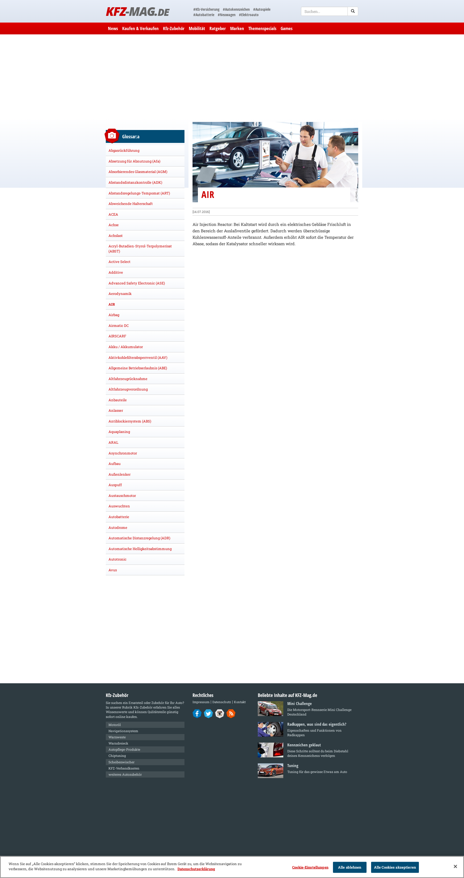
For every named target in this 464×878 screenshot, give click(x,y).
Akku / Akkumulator (125, 346)
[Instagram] (219, 713)
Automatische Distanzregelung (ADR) (139, 538)
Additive (115, 272)
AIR (111, 304)
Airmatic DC (118, 325)
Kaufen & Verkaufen (140, 28)
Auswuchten (119, 506)
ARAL (113, 442)
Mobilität (197, 28)
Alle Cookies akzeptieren (395, 867)
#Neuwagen (226, 14)
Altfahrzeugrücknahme (127, 378)
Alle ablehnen (349, 867)
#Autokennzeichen (236, 9)
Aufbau (114, 463)
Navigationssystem (123, 731)
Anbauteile (117, 400)
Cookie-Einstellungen (310, 867)
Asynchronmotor (122, 453)
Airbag (113, 314)
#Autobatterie (203, 14)
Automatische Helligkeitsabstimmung (140, 548)
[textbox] (329, 11)
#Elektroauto (249, 14)
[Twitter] (208, 713)
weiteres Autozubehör (125, 774)
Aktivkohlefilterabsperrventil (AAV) (137, 357)
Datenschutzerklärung (196, 868)
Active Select (119, 261)
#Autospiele (261, 9)
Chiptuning (117, 755)
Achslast (115, 235)
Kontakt (240, 702)
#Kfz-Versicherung (206, 9)
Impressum (201, 702)
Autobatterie (118, 516)
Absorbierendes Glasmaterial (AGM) (137, 171)
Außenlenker (119, 474)
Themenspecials (262, 28)
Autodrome (117, 527)
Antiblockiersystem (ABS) (129, 421)
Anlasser (115, 410)
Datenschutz (221, 702)
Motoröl (114, 724)
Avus (112, 570)
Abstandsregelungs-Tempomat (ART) (139, 193)
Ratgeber (217, 28)
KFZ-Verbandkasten (123, 768)
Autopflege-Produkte (124, 749)
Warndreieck (118, 743)
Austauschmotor (122, 495)
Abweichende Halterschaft (130, 203)
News (113, 28)
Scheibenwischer (121, 762)
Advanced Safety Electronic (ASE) (136, 283)
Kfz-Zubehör (173, 28)
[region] (232, 867)
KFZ (137, 11)
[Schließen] (455, 866)
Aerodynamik (120, 293)
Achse (113, 224)
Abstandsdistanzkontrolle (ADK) (135, 182)
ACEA (113, 214)
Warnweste (117, 737)
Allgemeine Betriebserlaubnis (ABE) (137, 368)
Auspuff (115, 484)
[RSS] (231, 713)
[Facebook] (197, 713)
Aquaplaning (119, 431)
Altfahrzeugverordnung (128, 389)
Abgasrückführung (123, 150)
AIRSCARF (117, 336)
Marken (237, 28)
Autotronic (117, 559)
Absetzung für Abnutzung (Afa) (134, 161)
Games (286, 28)
